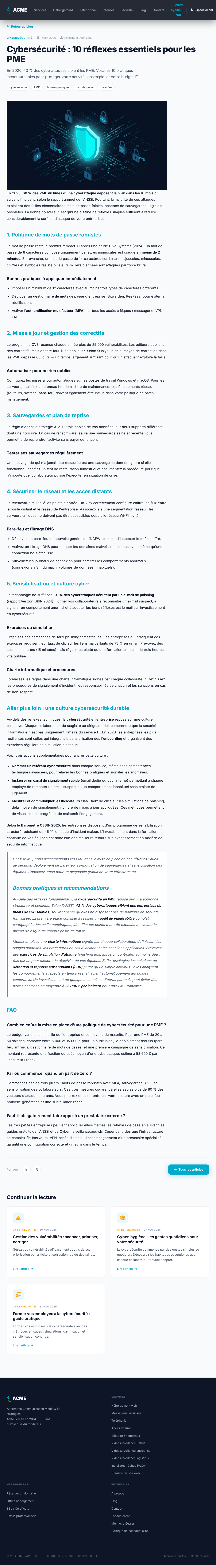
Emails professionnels (21, 1516)
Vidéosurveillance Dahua (128, 1443)
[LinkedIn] (27, 1169)
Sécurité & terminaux (125, 1435)
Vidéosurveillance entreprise (130, 1450)
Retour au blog (22, 26)
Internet (108, 10)
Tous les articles (190, 1169)
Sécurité (127, 10)
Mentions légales (123, 1523)
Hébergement (63, 10)
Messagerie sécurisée (126, 1413)
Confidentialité (200, 1556)
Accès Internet (121, 1428)
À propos (117, 1493)
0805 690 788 (179, 9)
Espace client (120, 1516)
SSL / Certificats (18, 1508)
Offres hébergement (21, 1501)
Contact (158, 10)
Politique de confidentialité (129, 1531)
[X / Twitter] (37, 1169)
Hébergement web (124, 1405)
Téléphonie (88, 10)
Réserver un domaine (21, 1493)
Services (40, 10)
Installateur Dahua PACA (128, 1465)
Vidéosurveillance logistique (130, 1458)
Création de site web (125, 1473)
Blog (142, 10)
